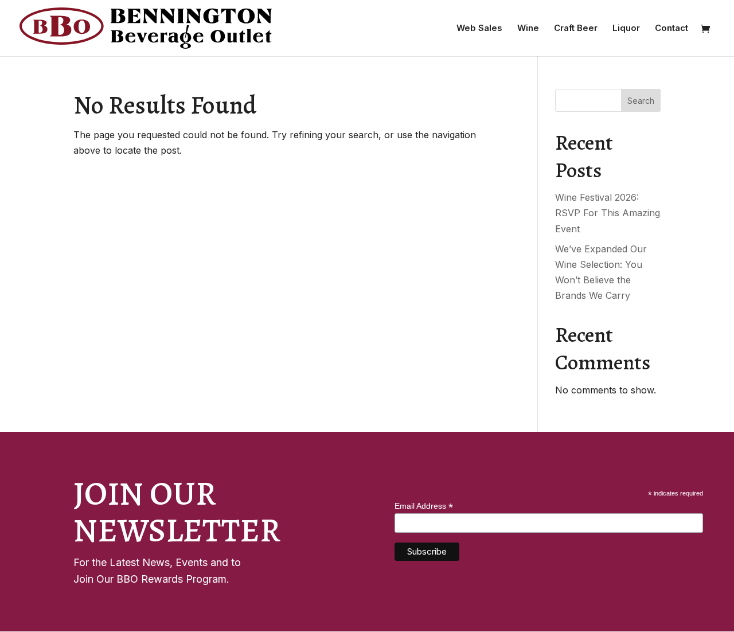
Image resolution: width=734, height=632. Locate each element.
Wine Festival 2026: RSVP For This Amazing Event (607, 213)
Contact (671, 28)
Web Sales (479, 28)
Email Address (424, 506)
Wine (528, 28)
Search (640, 101)
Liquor (626, 28)
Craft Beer (576, 28)
